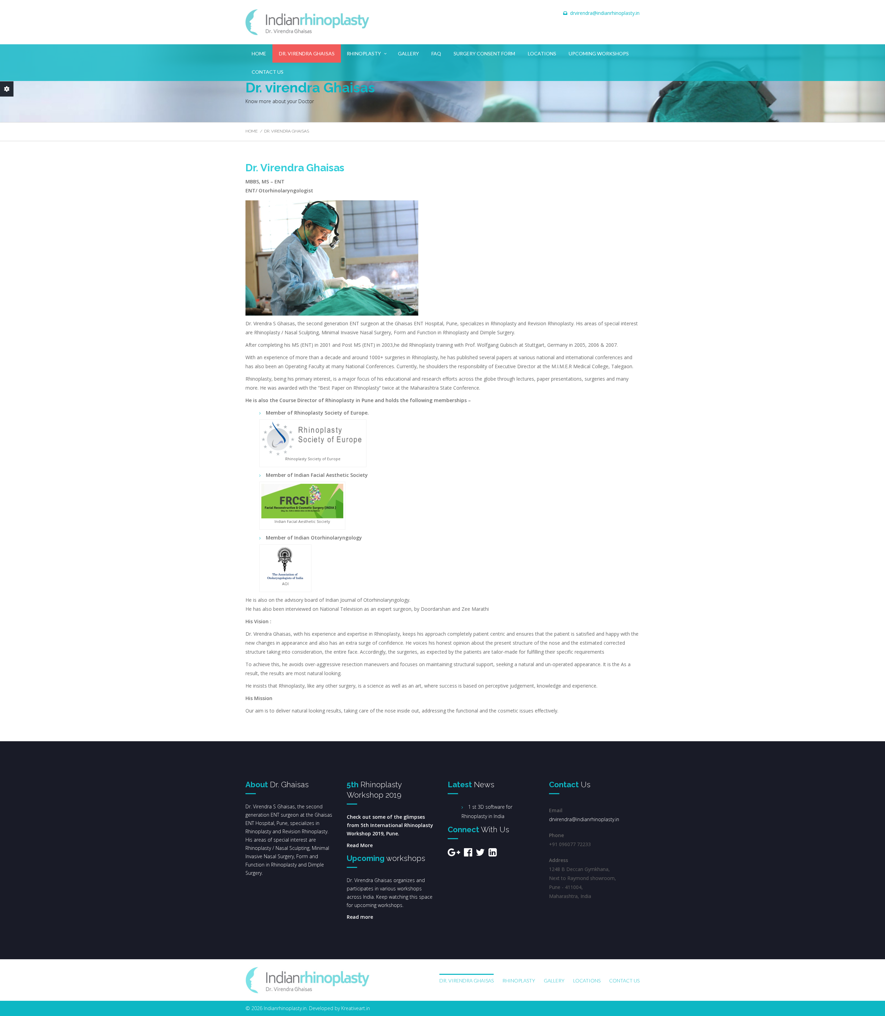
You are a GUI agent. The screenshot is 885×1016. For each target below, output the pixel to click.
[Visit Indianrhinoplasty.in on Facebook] (468, 854)
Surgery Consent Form (484, 53)
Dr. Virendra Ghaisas (307, 53)
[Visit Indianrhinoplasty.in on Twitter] (480, 854)
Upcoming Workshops (599, 53)
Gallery (408, 53)
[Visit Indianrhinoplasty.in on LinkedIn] (492, 854)
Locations (542, 53)
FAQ (436, 53)
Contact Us (267, 72)
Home (259, 53)
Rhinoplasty (364, 53)
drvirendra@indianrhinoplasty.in (605, 13)
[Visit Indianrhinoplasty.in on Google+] (454, 854)
